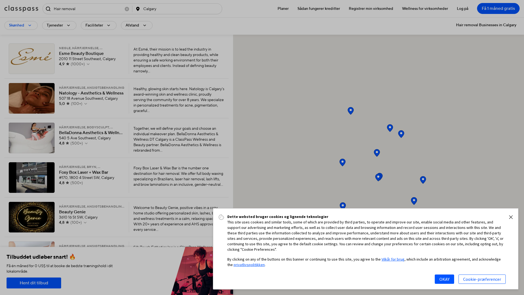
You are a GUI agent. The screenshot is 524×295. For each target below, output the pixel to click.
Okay (444, 279)
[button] (511, 217)
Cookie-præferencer (482, 279)
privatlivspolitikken (249, 264)
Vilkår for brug (393, 259)
